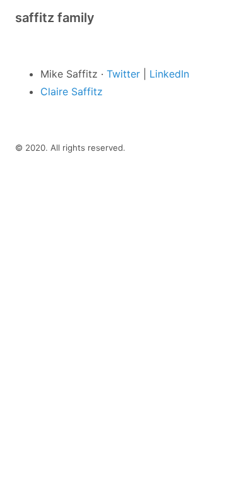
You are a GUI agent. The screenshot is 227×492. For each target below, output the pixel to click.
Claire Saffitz (71, 91)
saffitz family (55, 17)
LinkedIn (169, 73)
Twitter (123, 73)
